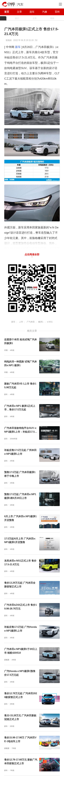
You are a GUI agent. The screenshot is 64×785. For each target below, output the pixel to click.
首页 (6, 11)
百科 (57, 11)
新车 (18, 46)
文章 (19, 11)
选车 (32, 11)
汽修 (44, 11)
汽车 (20, 4)
